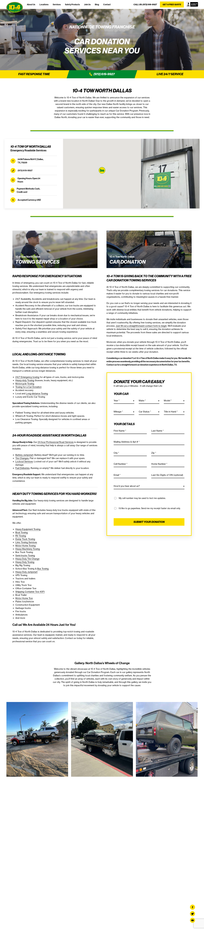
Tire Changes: (22, 458)
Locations (44, 4)
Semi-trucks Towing (25, 555)
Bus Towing (43, 568)
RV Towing (20, 535)
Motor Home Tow (24, 598)
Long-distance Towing (37, 393)
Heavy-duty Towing (24, 380)
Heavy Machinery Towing (27, 549)
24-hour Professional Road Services (56, 442)
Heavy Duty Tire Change (27, 558)
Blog (97, 4)
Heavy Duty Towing (24, 562)
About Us (31, 4)
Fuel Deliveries (22, 468)
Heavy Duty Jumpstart (26, 572)
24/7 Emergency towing (27, 377)
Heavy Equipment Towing (27, 529)
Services (57, 4)
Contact (107, 4)
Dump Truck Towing (25, 539)
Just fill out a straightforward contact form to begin (141, 326)
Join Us (87, 4)
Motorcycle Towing (24, 383)
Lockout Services (24, 461)
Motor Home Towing (25, 545)
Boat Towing (21, 532)
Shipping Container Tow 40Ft (30, 591)
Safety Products (72, 4)
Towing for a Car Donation (28, 387)
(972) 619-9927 (149, 4)
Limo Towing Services (26, 542)
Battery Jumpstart (24, 455)
